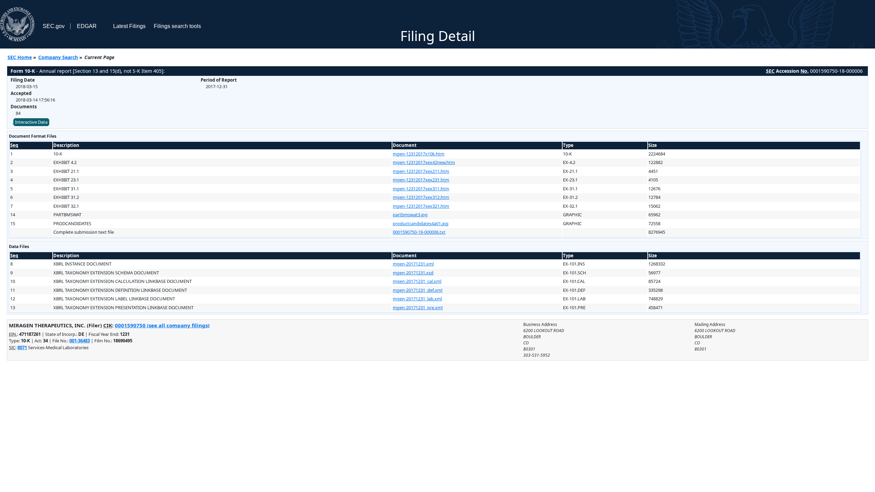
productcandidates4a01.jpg (420, 223)
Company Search (58, 57)
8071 (22, 347)
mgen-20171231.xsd (413, 273)
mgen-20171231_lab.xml (417, 299)
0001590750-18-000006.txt (419, 232)
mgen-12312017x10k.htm (418, 154)
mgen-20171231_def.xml (417, 290)
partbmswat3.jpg (410, 214)
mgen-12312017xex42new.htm (424, 162)
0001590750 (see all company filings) (162, 325)
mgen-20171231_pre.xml (418, 307)
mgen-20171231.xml (413, 264)
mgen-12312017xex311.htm (421, 189)
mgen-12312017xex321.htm (421, 206)
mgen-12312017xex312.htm (421, 197)
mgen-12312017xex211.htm (421, 171)
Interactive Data (31, 122)
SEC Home (20, 57)
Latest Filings (129, 26)
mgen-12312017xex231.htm (421, 180)
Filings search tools (177, 26)
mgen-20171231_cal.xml (417, 281)
